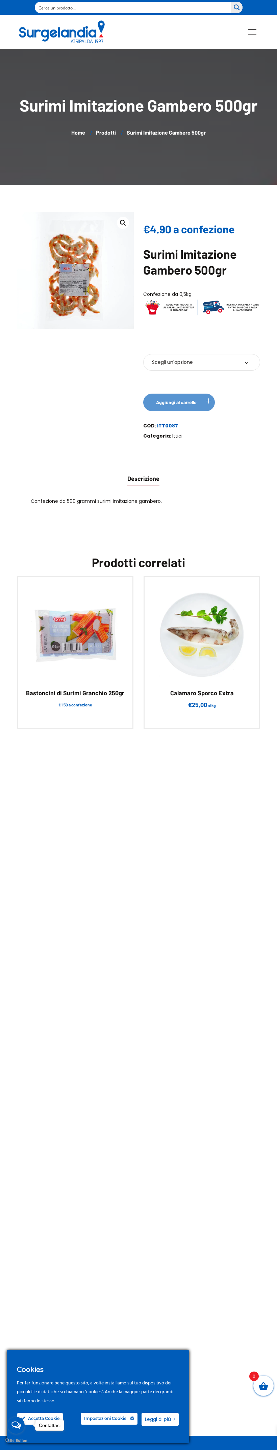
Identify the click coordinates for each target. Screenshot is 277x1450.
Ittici (177, 435)
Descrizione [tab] (143, 478)
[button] (123, 223)
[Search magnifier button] (237, 7)
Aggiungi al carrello (176, 402)
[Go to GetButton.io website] (16, 1440)
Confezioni (162, 342)
